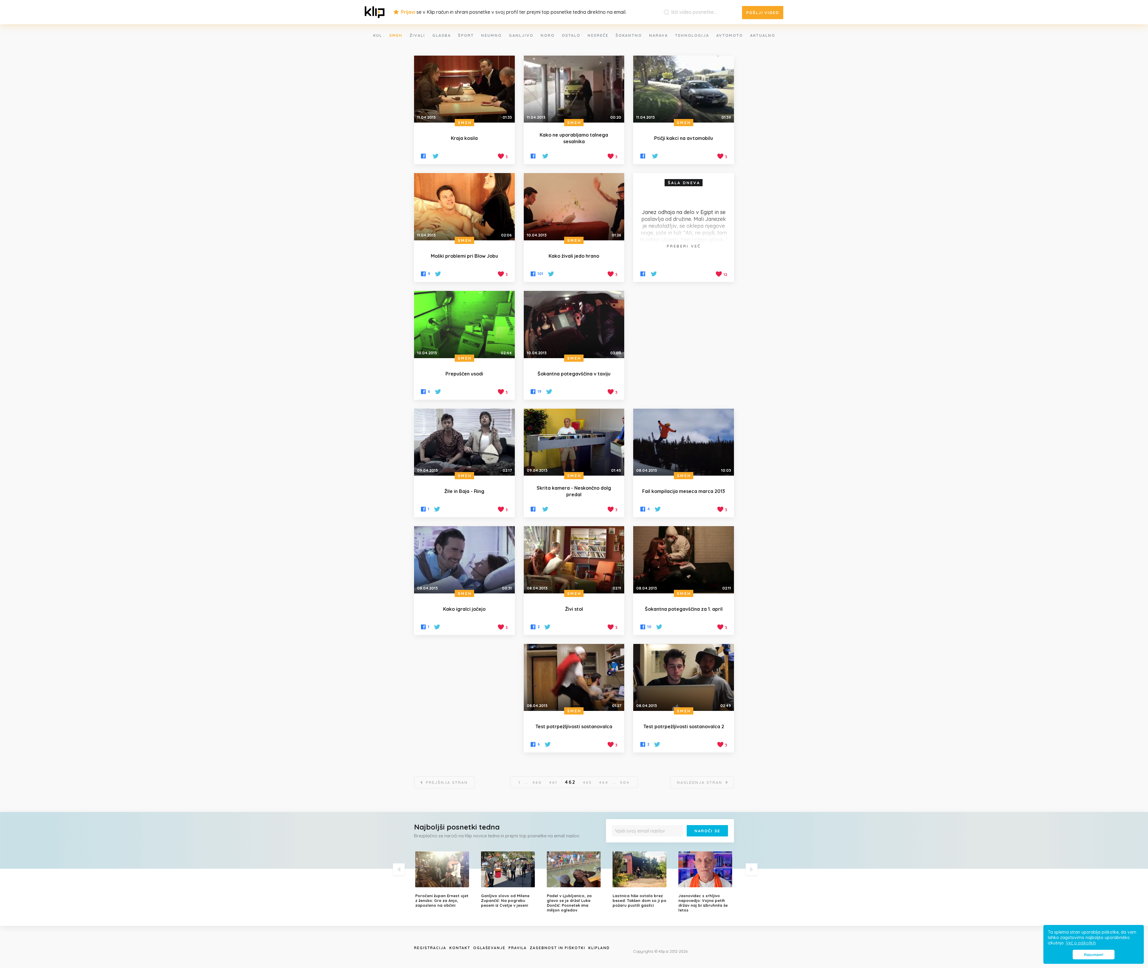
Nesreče (597, 35)
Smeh (395, 35)
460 (537, 782)
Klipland (599, 948)
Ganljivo (521, 35)
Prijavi (408, 12)
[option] (444, 879)
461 (553, 782)
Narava (658, 35)
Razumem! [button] (1093, 954)
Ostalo (571, 35)
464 (603, 782)
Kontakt (459, 948)
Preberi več (684, 246)
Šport (466, 35)
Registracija (430, 948)
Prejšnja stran (447, 782)
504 (625, 782)
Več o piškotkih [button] (1081, 943)
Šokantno (629, 35)
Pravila (518, 948)
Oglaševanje (489, 948)
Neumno (491, 35)
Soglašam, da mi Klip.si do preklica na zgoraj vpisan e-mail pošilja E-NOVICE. (671, 843)
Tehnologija (692, 35)
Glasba (441, 35)
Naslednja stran (699, 782)
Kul (377, 35)
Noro (548, 35)
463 (587, 782)
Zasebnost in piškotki (557, 948)
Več (619, 845)
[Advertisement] (683, 344)
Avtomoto (729, 35)
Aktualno (762, 35)
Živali (417, 35)
